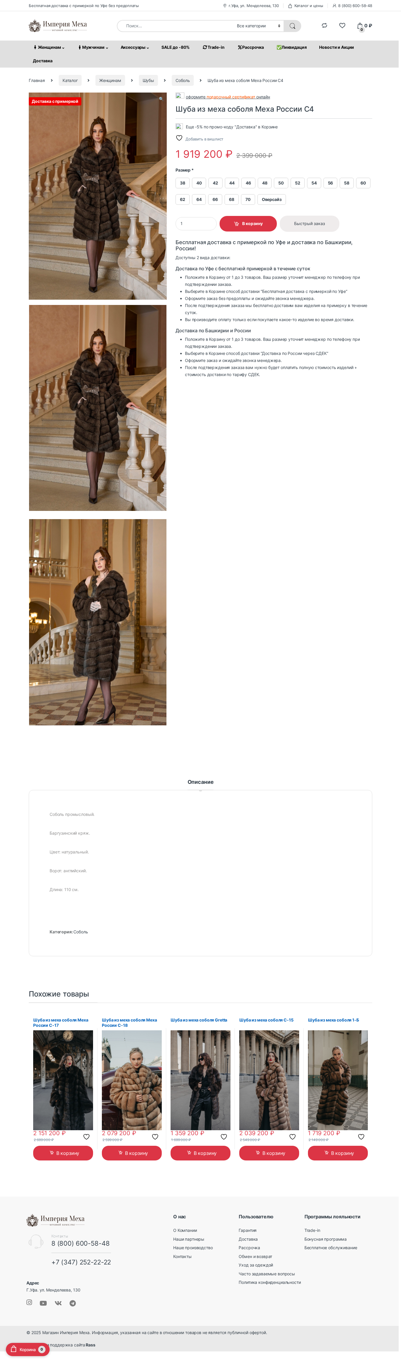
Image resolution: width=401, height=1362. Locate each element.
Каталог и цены (308, 5)
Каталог (70, 80)
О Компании (185, 1230)
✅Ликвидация (291, 47)
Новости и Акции (336, 47)
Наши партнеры (188, 1239)
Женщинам (49, 47)
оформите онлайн (228, 96)
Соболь (183, 80)
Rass (90, 1344)
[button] (161, 99)
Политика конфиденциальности (270, 1282)
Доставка (43, 60)
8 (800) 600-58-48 (355, 5)
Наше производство (193, 1247)
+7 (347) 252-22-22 (81, 1262)
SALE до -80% (175, 47)
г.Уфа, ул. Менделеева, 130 (254, 5)
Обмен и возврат (255, 1256)
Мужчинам (93, 47)
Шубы (148, 80)
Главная (37, 80)
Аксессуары (133, 47)
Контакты (182, 1256)
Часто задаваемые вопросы (267, 1273)
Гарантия (248, 1230)
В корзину (252, 223)
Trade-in (216, 47)
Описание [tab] (201, 782)
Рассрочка (253, 47)
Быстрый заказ (309, 223)
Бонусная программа (325, 1239)
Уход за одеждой (256, 1264)
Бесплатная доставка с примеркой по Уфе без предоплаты (84, 5)
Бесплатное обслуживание (330, 1247)
